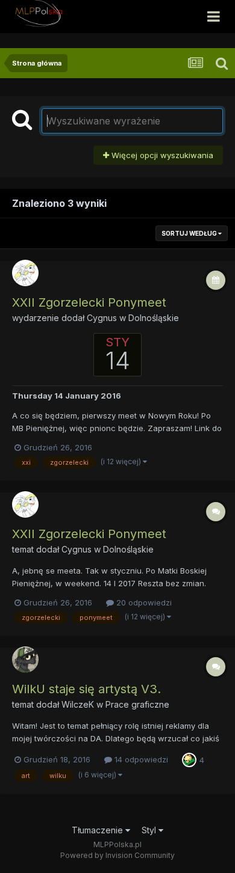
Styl (150, 830)
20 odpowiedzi (143, 602)
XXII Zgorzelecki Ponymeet (89, 302)
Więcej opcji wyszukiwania (161, 155)
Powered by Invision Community (117, 855)
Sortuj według (189, 233)
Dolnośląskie (153, 318)
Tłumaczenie (98, 830)
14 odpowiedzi (140, 759)
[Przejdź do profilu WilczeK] (25, 659)
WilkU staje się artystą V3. (86, 689)
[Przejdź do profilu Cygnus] (25, 273)
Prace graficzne (137, 704)
